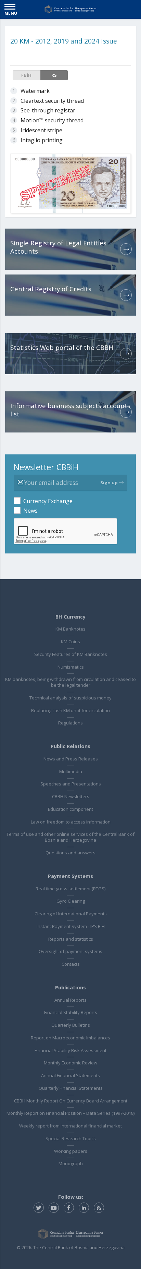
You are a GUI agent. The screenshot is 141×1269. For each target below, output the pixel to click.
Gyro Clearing (70, 901)
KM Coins (70, 641)
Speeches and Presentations (70, 784)
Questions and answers (70, 853)
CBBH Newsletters (70, 796)
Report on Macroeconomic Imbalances (70, 1038)
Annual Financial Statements (70, 1075)
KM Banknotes (70, 629)
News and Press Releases (70, 759)
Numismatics (70, 667)
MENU (10, 13)
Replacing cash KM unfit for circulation (70, 710)
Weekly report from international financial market (70, 1126)
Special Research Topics (71, 1138)
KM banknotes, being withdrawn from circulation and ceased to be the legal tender (70, 682)
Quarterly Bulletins (70, 1025)
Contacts (71, 964)
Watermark (35, 91)
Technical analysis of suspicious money (70, 698)
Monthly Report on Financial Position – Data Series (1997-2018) (70, 1113)
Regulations (70, 723)
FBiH (26, 75)
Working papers (70, 1151)
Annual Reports (70, 1000)
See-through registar (48, 110)
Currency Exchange (48, 501)
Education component (70, 809)
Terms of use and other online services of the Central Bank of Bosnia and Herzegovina (70, 837)
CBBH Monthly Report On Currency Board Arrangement (70, 1101)
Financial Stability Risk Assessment (70, 1050)
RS (54, 75)
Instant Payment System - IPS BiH (71, 926)
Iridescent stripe (41, 130)
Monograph (71, 1163)
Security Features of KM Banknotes (70, 654)
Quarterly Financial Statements (71, 1088)
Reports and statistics (70, 939)
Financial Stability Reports (70, 1012)
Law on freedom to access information (71, 822)
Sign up (109, 482)
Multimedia (70, 771)
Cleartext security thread (52, 101)
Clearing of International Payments (71, 914)
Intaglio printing (42, 140)
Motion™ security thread (52, 120)
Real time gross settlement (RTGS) (70, 889)
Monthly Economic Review (70, 1063)
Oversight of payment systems (70, 951)
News (30, 510)
